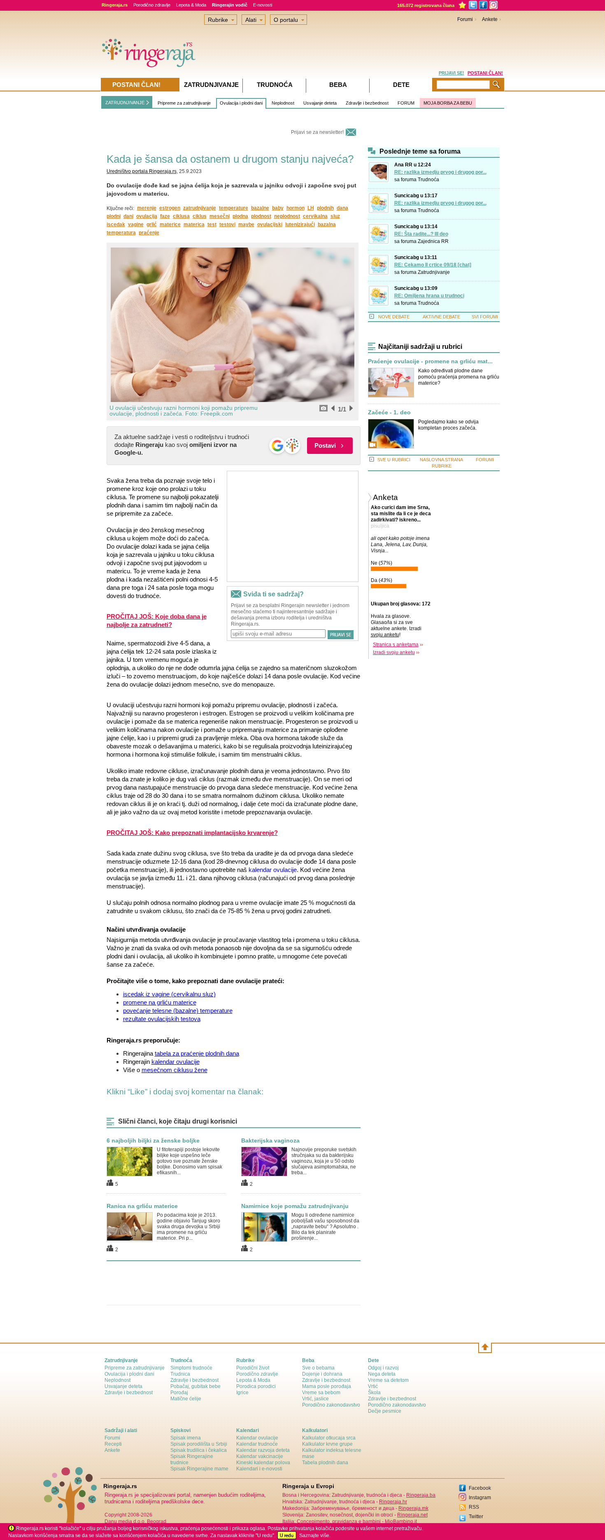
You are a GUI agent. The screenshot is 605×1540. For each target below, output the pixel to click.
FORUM (406, 102)
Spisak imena (185, 1438)
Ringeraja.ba (420, 1495)
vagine (136, 224)
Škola (374, 1392)
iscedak (116, 224)
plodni (114, 216)
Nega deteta (382, 1374)
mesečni (219, 216)
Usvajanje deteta (320, 102)
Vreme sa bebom (321, 1392)
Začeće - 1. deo (389, 412)
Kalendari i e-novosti (259, 1469)
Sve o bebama (318, 1368)
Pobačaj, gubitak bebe (195, 1386)
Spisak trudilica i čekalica (198, 1450)
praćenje (149, 233)
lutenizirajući (300, 224)
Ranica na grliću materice (142, 1206)
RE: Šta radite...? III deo (421, 234)
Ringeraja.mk (413, 1508)
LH (310, 208)
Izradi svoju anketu (394, 652)
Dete (401, 84)
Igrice (242, 1392)
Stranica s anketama (396, 644)
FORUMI (485, 459)
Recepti (113, 1444)
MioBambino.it (401, 1521)
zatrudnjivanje (199, 208)
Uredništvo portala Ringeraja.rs (142, 171)
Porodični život (252, 1368)
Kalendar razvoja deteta (263, 1450)
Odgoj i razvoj (383, 1368)
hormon (295, 208)
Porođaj (179, 1392)
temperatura (121, 233)
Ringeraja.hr (393, 1502)
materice (170, 224)
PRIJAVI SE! (451, 72)
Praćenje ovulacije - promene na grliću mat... (430, 361)
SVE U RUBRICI (393, 459)
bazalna (327, 224)
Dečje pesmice (384, 1411)
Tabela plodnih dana (325, 1462)
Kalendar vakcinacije (259, 1456)
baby (278, 208)
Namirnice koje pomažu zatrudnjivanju (295, 1206)
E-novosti (262, 4)
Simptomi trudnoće (191, 1368)
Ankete (490, 19)
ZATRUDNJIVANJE (124, 102)
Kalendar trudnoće (257, 1444)
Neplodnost (283, 102)
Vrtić (373, 1386)
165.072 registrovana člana (425, 5)
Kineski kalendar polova (263, 1462)
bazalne (260, 208)
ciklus (200, 216)
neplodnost (287, 216)
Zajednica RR (433, 241)
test (211, 224)
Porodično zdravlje (151, 4)
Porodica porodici (256, 1386)
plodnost (261, 216)
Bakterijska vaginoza (270, 1140)
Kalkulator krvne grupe (327, 1444)
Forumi (465, 19)
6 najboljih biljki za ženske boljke (153, 1140)
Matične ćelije (185, 1399)
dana (342, 208)
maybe (246, 224)
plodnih (325, 208)
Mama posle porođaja (326, 1386)
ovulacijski (269, 224)
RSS (474, 1507)
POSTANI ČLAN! (485, 72)
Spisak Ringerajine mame (199, 1469)
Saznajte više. (314, 1535)
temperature (233, 208)
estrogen (169, 208)
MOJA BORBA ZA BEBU (448, 102)
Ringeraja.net (412, 1515)
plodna (240, 216)
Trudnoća (428, 179)
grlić (152, 224)
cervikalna (315, 216)
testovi (227, 224)
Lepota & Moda (191, 4)
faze (165, 216)
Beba (338, 84)
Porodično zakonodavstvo (331, 1405)
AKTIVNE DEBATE (441, 316)
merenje (146, 208)
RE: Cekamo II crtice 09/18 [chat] (432, 265)
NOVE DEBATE (394, 316)
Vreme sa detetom (388, 1380)
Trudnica (180, 1374)
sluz (335, 216)
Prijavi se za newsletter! (317, 132)
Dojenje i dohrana (322, 1374)
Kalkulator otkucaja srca (329, 1438)
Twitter (476, 1516)
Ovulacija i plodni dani (241, 102)
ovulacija (146, 216)
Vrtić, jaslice (315, 1399)
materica (194, 224)
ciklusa (181, 216)
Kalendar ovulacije (257, 1438)
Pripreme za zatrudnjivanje (184, 102)
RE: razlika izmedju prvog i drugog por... (440, 172)
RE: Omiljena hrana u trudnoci (429, 296)
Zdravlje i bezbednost (367, 102)
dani (128, 216)
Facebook (480, 1488)
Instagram (480, 1497)
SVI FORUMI (485, 316)
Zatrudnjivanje (434, 272)
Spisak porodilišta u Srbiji (198, 1444)
